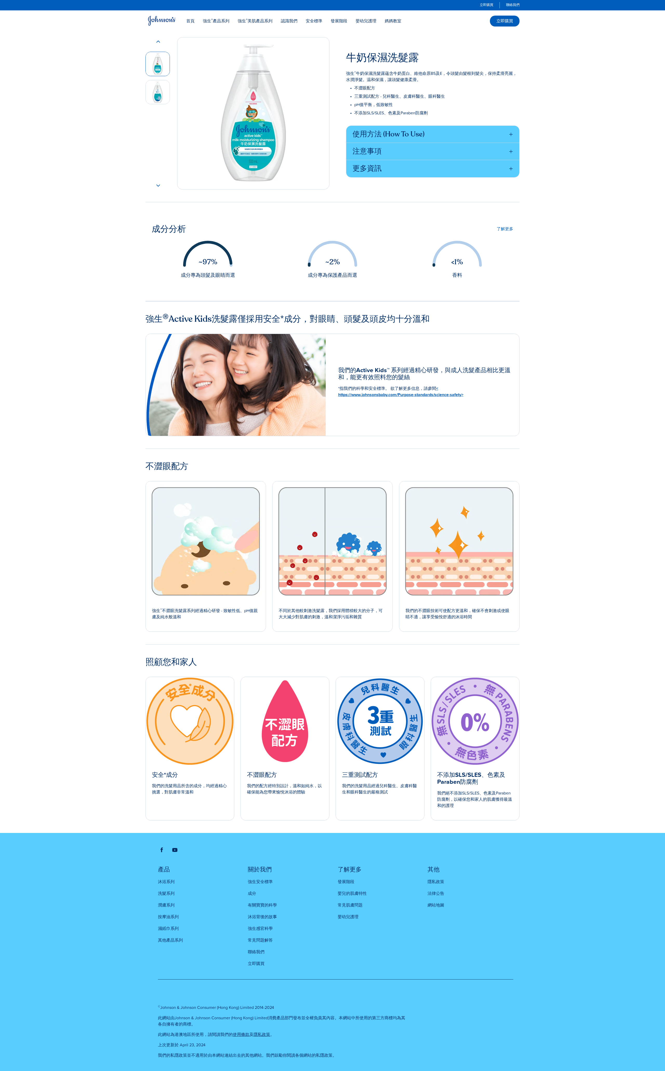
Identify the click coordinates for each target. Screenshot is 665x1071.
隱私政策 (262, 1035)
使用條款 (241, 1035)
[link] (486, 5)
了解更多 (505, 229)
